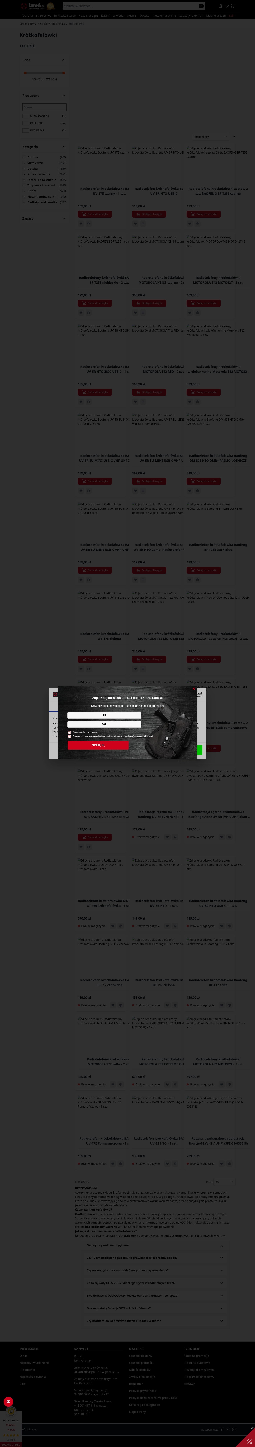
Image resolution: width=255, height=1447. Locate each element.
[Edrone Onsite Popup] (127, 723)
